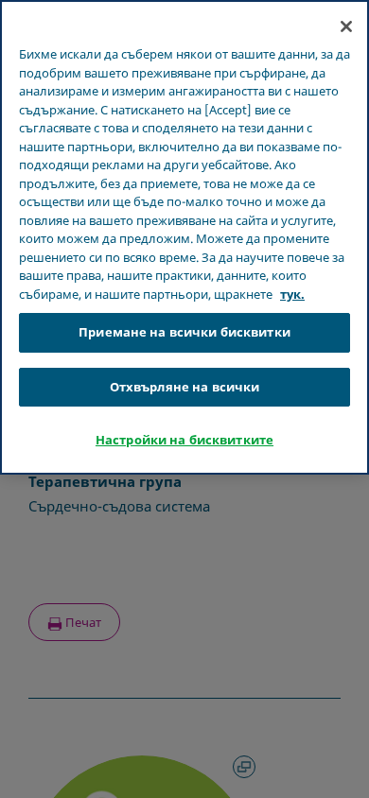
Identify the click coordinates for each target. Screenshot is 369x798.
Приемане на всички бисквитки (184, 331)
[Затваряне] (346, 26)
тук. (292, 294)
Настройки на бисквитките (184, 439)
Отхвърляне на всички (185, 386)
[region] (184, 237)
